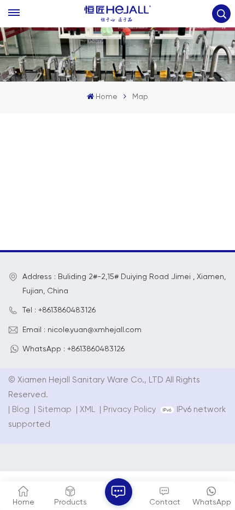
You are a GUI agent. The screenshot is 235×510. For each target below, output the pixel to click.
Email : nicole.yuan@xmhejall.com (82, 330)
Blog (21, 409)
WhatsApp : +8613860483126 (73, 349)
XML (87, 409)
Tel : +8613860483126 (59, 310)
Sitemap (55, 409)
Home (107, 97)
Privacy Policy (129, 409)
